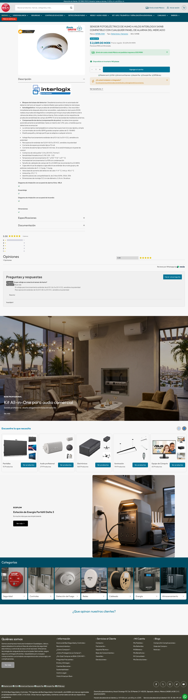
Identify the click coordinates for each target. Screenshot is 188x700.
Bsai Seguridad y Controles (18, 692)
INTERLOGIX (100, 34)
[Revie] (181, 267)
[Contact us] (185, 697)
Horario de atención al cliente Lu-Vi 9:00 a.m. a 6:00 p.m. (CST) (117, 698)
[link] (32, 439)
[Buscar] (71, 8)
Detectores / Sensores (119, 34)
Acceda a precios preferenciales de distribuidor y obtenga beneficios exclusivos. (120, 82)
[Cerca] (167, 52)
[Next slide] (184, 428)
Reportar (12, 295)
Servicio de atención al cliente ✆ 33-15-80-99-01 (162, 698)
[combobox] (44, 8)
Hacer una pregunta (172, 277)
